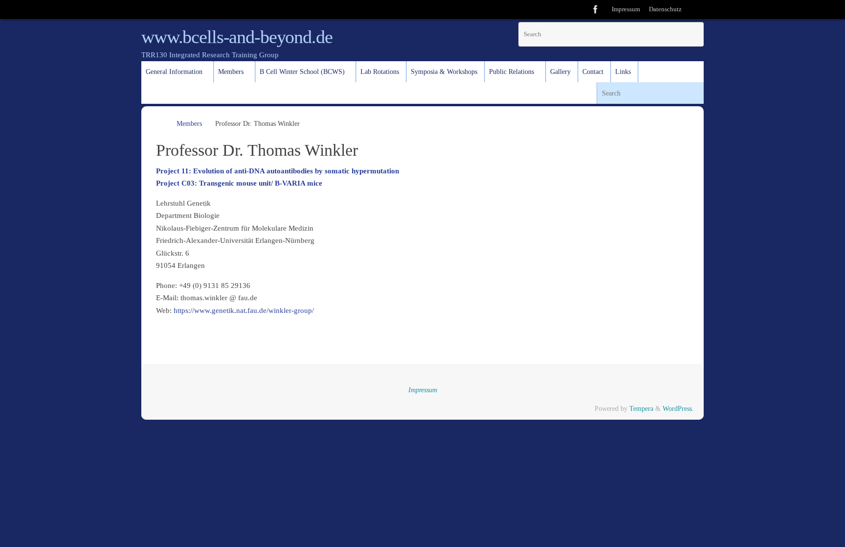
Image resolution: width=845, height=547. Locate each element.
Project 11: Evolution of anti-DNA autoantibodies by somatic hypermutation (277, 171)
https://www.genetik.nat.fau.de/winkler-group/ (244, 310)
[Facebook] (595, 9)
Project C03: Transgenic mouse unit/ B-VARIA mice (239, 183)
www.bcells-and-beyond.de (237, 37)
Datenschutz (665, 9)
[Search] (695, 9)
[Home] (160, 123)
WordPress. (678, 408)
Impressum (626, 9)
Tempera (641, 408)
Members (189, 123)
